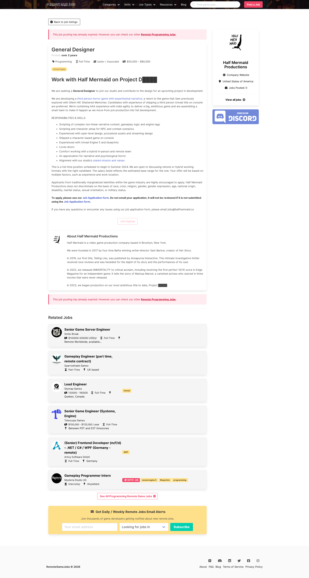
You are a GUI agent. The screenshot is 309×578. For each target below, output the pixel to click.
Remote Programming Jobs (158, 34)
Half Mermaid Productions (235, 64)
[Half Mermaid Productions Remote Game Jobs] (235, 42)
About (203, 566)
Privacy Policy (254, 566)
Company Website (238, 74)
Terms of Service (233, 566)
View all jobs (233, 99)
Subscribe (182, 527)
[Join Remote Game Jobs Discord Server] (235, 123)
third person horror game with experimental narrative (109, 98)
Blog (183, 4)
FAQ (211, 566)
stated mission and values (109, 160)
